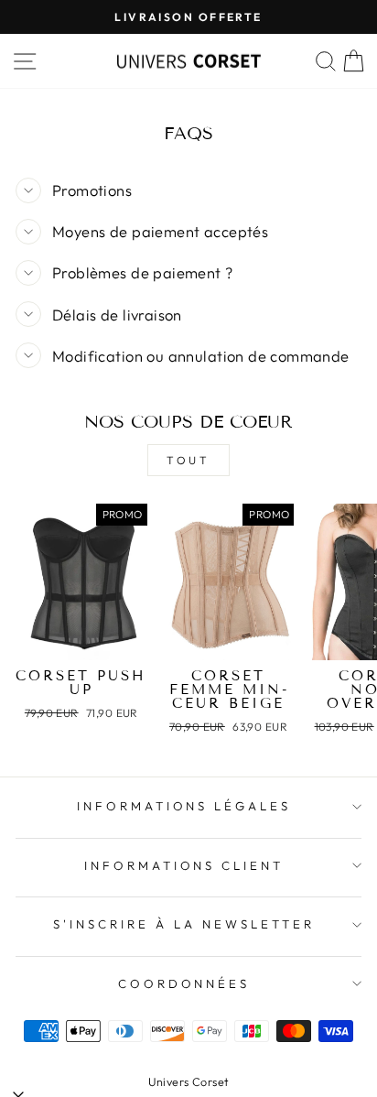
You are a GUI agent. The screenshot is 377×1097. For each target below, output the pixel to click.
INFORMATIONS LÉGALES (184, 805)
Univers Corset (189, 1081)
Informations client (184, 865)
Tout (188, 460)
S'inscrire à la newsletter (183, 924)
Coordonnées (184, 983)
